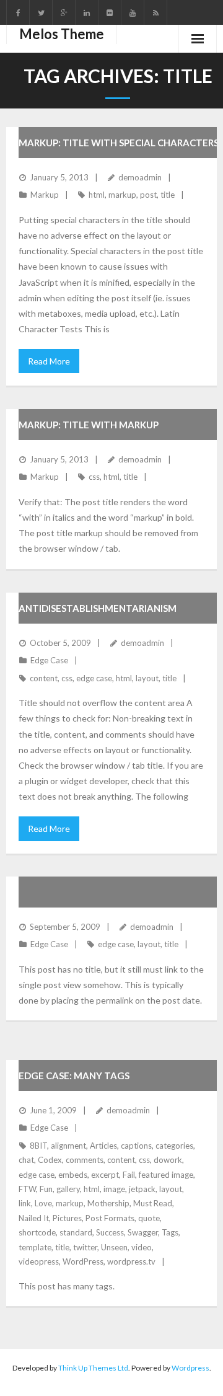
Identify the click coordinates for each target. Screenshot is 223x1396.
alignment (68, 1146)
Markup (44, 195)
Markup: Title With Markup (89, 424)
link (25, 1203)
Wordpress (190, 1367)
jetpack (142, 1189)
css (94, 477)
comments (84, 1160)
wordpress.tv (131, 1261)
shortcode (37, 1232)
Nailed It (34, 1218)
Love (43, 1203)
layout (147, 678)
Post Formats (109, 1218)
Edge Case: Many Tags (74, 1075)
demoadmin (140, 177)
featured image (166, 1175)
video (141, 1247)
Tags (170, 1232)
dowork (168, 1160)
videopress (39, 1261)
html (97, 195)
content (44, 678)
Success (110, 1232)
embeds (72, 1175)
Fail (129, 1175)
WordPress (83, 1261)
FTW (27, 1189)
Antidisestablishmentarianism (98, 608)
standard (75, 1232)
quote (149, 1218)
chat (26, 1160)
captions (136, 1146)
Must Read (152, 1203)
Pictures (67, 1218)
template (35, 1247)
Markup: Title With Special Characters (119, 142)
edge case (94, 678)
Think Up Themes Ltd (93, 1367)
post (148, 195)
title (167, 195)
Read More (49, 361)
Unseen (114, 1247)
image (114, 1189)
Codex (50, 1160)
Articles (103, 1146)
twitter (85, 1247)
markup (122, 195)
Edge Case (49, 660)
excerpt (105, 1175)
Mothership (108, 1203)
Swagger (143, 1232)
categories (174, 1146)
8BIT (38, 1146)
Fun (46, 1189)
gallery (68, 1189)
